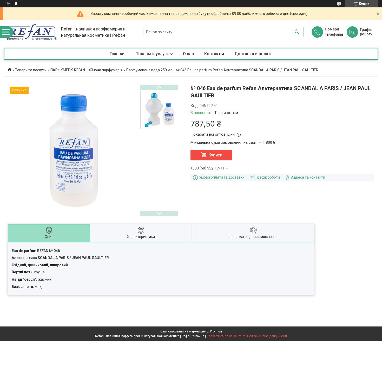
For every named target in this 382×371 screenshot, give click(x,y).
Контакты (214, 53)
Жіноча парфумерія (105, 70)
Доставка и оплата (253, 53)
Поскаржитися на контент (226, 336)
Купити (215, 155)
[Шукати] (297, 32)
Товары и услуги (152, 53)
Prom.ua (216, 331)
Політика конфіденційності (267, 336)
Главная (118, 53)
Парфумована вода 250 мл (149, 70)
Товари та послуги (31, 70)
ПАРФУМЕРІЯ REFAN (67, 70)
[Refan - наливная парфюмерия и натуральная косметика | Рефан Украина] (31, 32)
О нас (188, 53)
